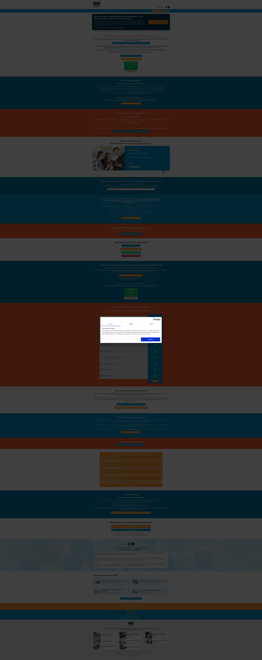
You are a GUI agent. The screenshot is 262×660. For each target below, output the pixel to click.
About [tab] (151, 324)
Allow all (150, 339)
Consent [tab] (110, 324)
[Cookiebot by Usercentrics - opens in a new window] (154, 320)
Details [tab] (131, 324)
